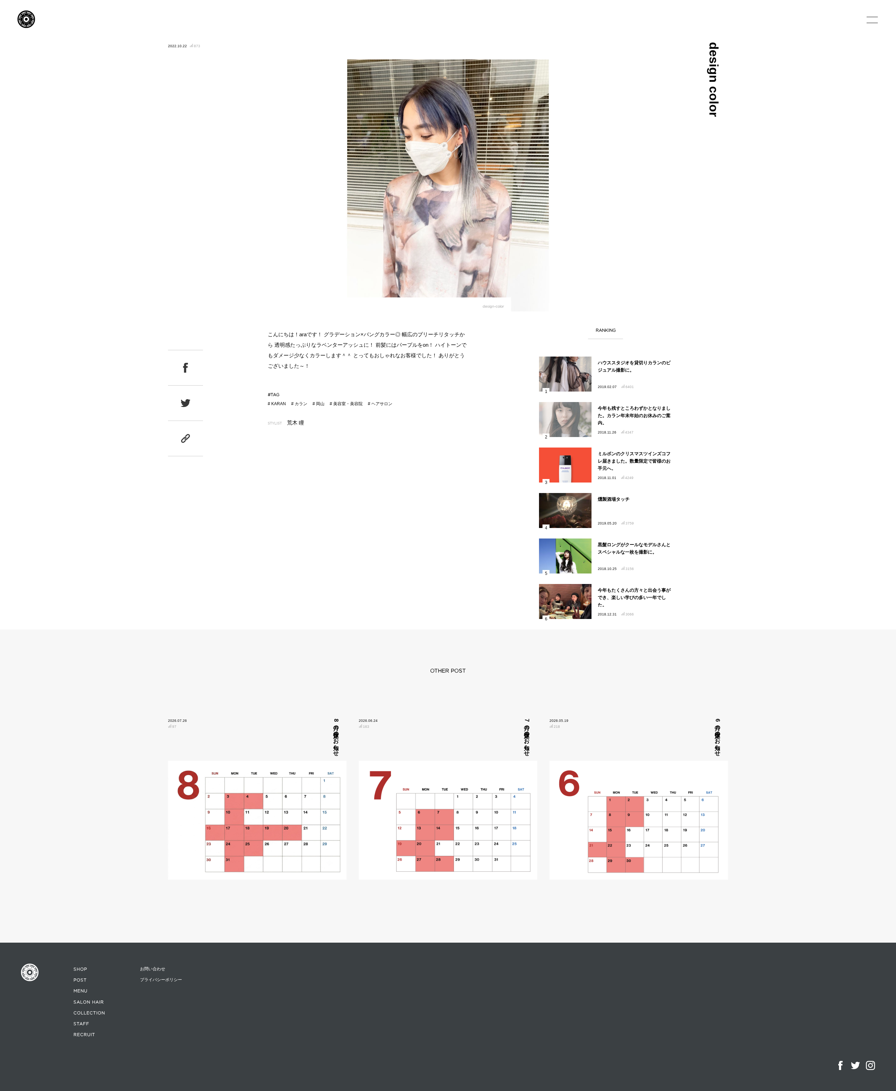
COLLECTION (89, 1013)
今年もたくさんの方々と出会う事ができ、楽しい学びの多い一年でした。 (634, 597)
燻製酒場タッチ (614, 499)
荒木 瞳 (295, 422)
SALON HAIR (89, 1002)
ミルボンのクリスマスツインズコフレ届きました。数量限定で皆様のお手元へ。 (634, 461)
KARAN (278, 403)
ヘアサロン (381, 403)
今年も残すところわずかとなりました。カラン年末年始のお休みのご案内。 (634, 415)
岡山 (320, 403)
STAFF (81, 1023)
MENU (81, 990)
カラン (301, 403)
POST (80, 980)
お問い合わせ (152, 968)
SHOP (80, 969)
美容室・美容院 (348, 403)
